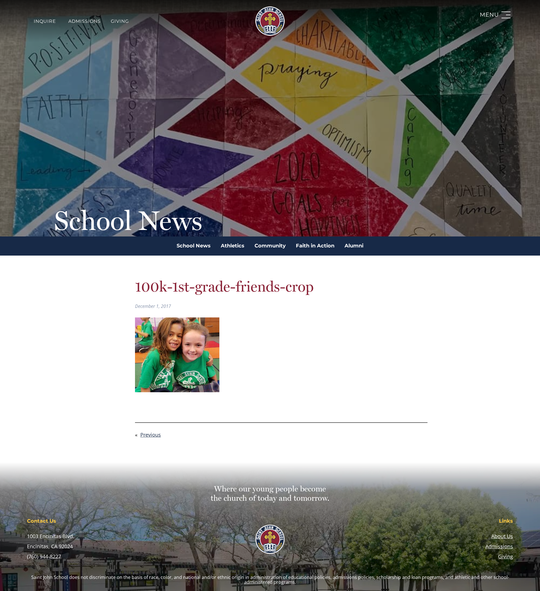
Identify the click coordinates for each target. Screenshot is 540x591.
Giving (120, 21)
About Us (502, 536)
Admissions (84, 21)
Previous (150, 434)
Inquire (45, 21)
